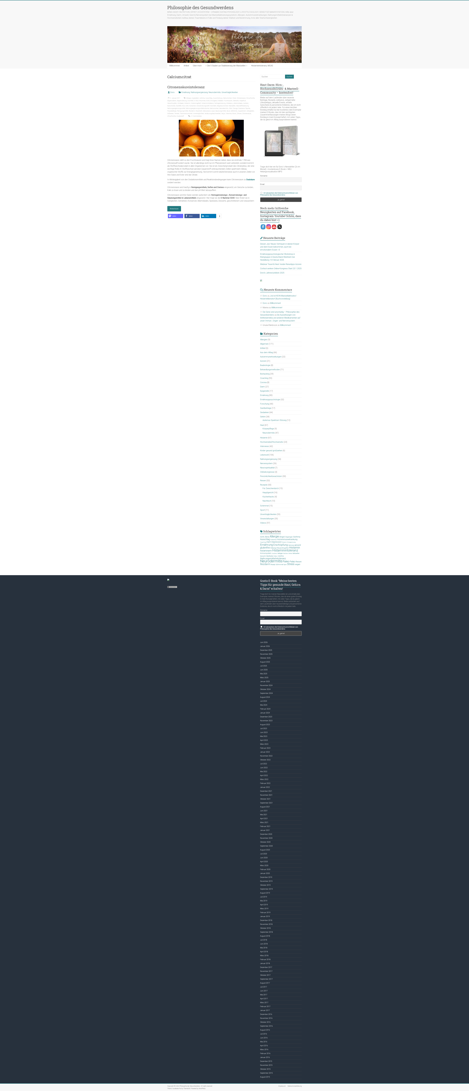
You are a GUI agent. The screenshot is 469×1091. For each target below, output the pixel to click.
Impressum (282, 1086)
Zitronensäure (246, 113)
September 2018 (266, 932)
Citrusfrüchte (250, 98)
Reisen (263, 480)
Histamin (187, 103)
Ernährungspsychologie (270, 399)
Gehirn (263, 417)
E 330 (196, 101)
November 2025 (266, 654)
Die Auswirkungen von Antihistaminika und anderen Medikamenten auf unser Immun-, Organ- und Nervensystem (280, 318)
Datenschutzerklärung (295, 1086)
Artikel (186, 65)
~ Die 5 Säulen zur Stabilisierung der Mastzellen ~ (226, 65)
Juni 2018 (264, 944)
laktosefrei (296, 553)
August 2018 (265, 936)
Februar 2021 (265, 826)
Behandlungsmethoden (270, 369)
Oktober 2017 (265, 975)
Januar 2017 (265, 1010)
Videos (263, 523)
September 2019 (266, 889)
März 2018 (264, 956)
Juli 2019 (263, 897)
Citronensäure (241, 98)
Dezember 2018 (266, 920)
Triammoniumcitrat (186, 113)
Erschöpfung (280, 544)
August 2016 (265, 1030)
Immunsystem (265, 553)
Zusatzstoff (180, 116)
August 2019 (265, 893)
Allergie (188, 98)
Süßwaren (170, 113)
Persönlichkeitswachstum (271, 476)
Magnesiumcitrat (222, 106)
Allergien (263, 339)
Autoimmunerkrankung (287, 539)
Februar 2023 (265, 748)
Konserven (192, 106)
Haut (262, 425)
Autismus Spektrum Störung (274, 420)
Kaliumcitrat (171, 106)
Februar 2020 (265, 869)
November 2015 (266, 1065)
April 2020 (264, 862)
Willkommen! (275, 303)
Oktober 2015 (265, 1069)
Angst (282, 537)
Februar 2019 (265, 912)
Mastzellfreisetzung (242, 106)
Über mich (197, 65)
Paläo (292, 561)
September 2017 (266, 979)
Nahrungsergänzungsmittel (176, 108)
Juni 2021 (264, 811)
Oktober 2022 (265, 760)
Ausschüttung (217, 98)
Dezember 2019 (266, 877)
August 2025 (265, 662)
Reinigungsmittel (182, 111)
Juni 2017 (264, 991)
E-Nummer (202, 101)
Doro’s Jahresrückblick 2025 (272, 273)
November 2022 (266, 756)
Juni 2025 (264, 670)
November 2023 (266, 721)
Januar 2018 (265, 963)
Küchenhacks (268, 497)
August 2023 (265, 725)
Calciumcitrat (227, 98)
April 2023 (264, 740)
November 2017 (266, 971)
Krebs (290, 553)
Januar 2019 (265, 916)
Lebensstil (264, 455)
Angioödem (195, 98)
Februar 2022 (265, 783)
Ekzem (284, 542)
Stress (290, 564)
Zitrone (239, 113)
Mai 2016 (263, 1042)
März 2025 (264, 678)
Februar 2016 (265, 1053)
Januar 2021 (265, 830)
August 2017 (265, 983)
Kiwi (183, 106)
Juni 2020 (264, 858)
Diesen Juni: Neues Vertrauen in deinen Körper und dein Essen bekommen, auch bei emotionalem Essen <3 (279, 247)
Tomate (176, 113)
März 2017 (264, 1003)
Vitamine (229, 113)
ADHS (262, 537)
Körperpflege (268, 428)
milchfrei (281, 556)
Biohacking (265, 374)
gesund (297, 545)
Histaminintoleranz (208, 103)
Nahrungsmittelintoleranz (273, 558)
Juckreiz (245, 103)
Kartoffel (178, 106)
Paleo (286, 561)
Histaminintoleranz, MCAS (262, 65)
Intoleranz (229, 103)
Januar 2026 (265, 646)
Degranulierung (182, 101)
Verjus (223, 113)
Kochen (285, 553)
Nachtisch (267, 501)
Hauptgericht (268, 492)
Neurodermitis (215, 92)
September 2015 (266, 1073)
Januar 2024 (265, 713)
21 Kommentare (196, 116)
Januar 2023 (265, 752)
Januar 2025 (265, 681)
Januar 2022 (265, 787)
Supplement (242, 111)
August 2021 (265, 807)
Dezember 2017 (266, 967)
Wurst (234, 113)
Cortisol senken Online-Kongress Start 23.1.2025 (281, 268)
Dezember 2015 (266, 1061)
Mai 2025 (263, 674)
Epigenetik (264, 391)
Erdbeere (220, 101)
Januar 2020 (265, 873)
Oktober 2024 (265, 689)
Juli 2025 (263, 666)
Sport (262, 510)
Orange (235, 108)
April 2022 (264, 775)
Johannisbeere (237, 103)
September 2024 (266, 693)
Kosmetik (213, 106)
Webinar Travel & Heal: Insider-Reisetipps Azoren (280, 264)
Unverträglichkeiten (230, 92)
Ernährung (185, 92)
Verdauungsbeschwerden (213, 113)
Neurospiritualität (267, 468)
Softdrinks (234, 111)
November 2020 (266, 838)
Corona (263, 382)
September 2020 (266, 846)
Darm (262, 387)
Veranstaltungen (267, 518)
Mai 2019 (263, 901)
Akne (267, 537)
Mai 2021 (263, 815)
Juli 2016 (263, 1034)
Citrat (234, 98)
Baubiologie (265, 365)
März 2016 (264, 1050)
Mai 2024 (263, 705)
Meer (275, 556)
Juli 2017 (263, 987)
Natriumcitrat (214, 108)
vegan (297, 564)
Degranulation (171, 101)
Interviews (264, 446)
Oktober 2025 (265, 658)
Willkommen (174, 65)
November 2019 (266, 881)
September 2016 (266, 1026)
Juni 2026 (264, 642)
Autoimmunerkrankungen (270, 357)
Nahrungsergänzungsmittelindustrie (197, 108)
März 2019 (264, 909)
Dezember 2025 (266, 650)
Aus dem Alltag (266, 352)
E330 (208, 101)
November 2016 (266, 1018)
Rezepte (263, 485)
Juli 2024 (263, 701)
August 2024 (265, 697)
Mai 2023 (263, 736)
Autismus (273, 539)
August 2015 (265, 1077)
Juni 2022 (264, 768)
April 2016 (264, 1046)
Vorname (263, 176)
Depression (277, 542)
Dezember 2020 (266, 834)
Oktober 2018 (265, 928)
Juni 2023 (264, 732)
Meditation (270, 556)
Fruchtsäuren (228, 101)
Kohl (187, 106)
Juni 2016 (264, 1038)
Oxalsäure (241, 108)
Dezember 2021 (266, 791)
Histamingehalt (196, 103)
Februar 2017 (265, 1006)
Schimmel (264, 506)
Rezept (273, 564)
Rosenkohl (199, 111)
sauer (213, 111)
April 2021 (264, 819)
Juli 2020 (263, 854)
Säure (228, 111)
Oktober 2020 (265, 842)
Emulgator (213, 101)
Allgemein (264, 344)
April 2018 (264, 952)
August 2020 (265, 850)
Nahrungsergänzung (199, 92)
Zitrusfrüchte (171, 116)
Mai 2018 (263, 948)
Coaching (264, 378)
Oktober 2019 (265, 885)
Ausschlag (208, 98)
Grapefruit (242, 101)
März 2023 (264, 744)
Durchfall (190, 101)
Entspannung (291, 542)
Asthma (202, 98)
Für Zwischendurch (271, 488)
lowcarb (263, 556)
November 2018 (266, 924)
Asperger (289, 537)
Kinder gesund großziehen (271, 450)
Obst (230, 108)
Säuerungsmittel (220, 111)
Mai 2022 (263, 772)
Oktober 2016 (265, 1022)
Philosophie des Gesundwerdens (200, 7)
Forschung (264, 404)
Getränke (236, 101)
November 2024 (266, 685)
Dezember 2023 (266, 717)
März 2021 (264, 822)
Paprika (247, 108)
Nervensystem (266, 463)
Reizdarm (192, 111)
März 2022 (264, 779)
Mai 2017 (263, 995)
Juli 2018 (263, 940)
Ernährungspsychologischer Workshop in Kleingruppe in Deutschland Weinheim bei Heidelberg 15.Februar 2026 (277, 257)
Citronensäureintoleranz (186, 87)
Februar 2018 (265, 959)
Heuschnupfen (172, 103)
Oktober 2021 (265, 799)
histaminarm (266, 550)
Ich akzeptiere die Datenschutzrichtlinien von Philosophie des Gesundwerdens (279, 194)
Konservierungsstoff (203, 106)
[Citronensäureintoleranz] (211, 121)
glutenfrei (265, 547)
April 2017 (264, 999)
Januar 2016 (265, 1057)
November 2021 (266, 795)
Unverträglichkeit (198, 113)
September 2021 (266, 803)
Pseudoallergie (171, 111)
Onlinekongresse (267, 472)
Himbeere (180, 103)
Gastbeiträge (265, 408)
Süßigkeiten (250, 111)
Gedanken (264, 412)
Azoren (263, 361)
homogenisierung (220, 103)
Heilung (273, 548)
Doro (172, 92)
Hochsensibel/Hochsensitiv (271, 442)
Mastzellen (232, 106)
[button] (175, 216)
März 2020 (264, 865)
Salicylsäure (207, 111)
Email (262, 184)
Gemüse (291, 545)
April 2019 (264, 905)
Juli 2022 (263, 764)
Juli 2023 (263, 728)
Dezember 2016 (266, 1014)
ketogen (280, 553)
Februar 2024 (265, 709)
